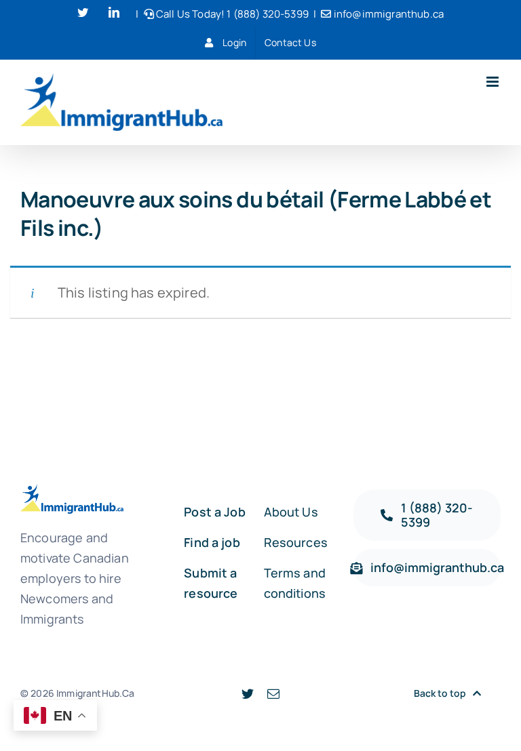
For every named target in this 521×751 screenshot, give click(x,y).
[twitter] (248, 693)
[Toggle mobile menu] (493, 82)
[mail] (273, 693)
